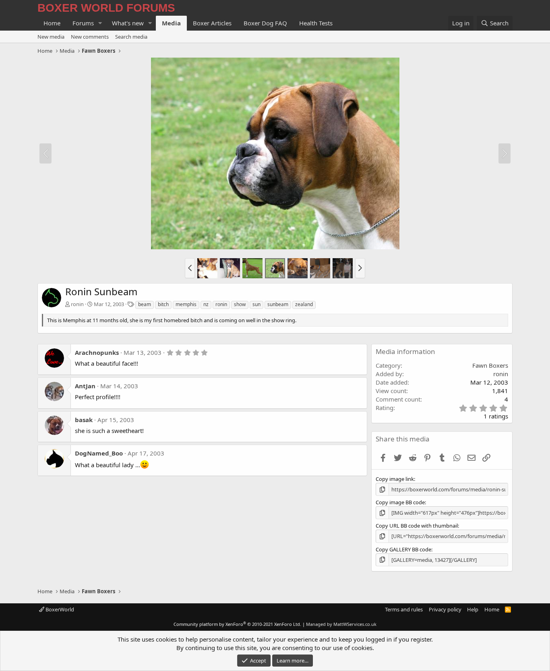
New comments (90, 36)
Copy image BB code (400, 502)
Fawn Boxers (490, 365)
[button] (100, 23)
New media (50, 36)
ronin (77, 304)
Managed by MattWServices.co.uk (341, 624)
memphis (186, 304)
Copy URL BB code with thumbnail (417, 525)
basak (84, 420)
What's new (128, 23)
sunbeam (277, 304)
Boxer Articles (212, 23)
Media (171, 23)
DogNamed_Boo (99, 453)
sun (256, 304)
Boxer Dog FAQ (265, 23)
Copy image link (395, 479)
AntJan (85, 386)
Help (472, 609)
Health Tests (316, 23)
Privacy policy (445, 609)
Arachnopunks (97, 352)
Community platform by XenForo (237, 624)
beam (144, 304)
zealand (304, 304)
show (240, 304)
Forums (83, 23)
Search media (131, 36)
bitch (163, 304)
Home (51, 23)
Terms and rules (404, 609)
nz (206, 304)
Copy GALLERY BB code (403, 549)
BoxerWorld (59, 609)
